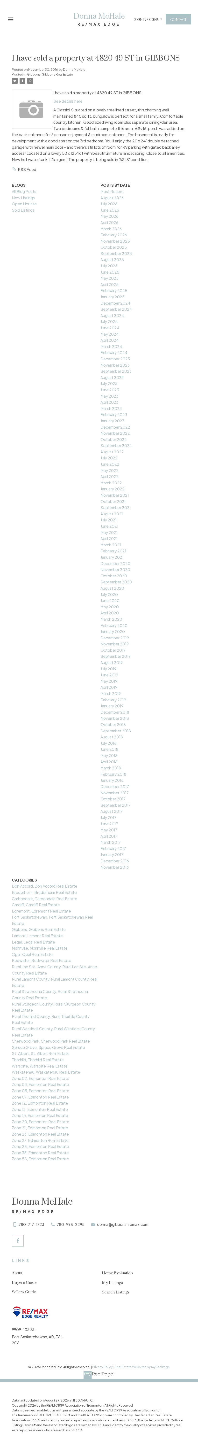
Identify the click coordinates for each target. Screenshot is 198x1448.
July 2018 (108, 743)
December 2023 (115, 358)
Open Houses (24, 203)
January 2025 (112, 296)
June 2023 (109, 389)
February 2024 (113, 352)
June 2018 (109, 749)
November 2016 (114, 867)
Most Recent (112, 191)
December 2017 (114, 786)
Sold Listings (23, 210)
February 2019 (113, 699)
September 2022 (116, 445)
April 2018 (109, 761)
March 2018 (110, 767)
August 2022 (112, 451)
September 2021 (115, 507)
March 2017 (110, 842)
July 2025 (109, 265)
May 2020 (109, 606)
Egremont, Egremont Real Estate (41, 911)
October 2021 (113, 501)
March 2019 (110, 693)
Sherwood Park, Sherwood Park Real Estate (51, 1041)
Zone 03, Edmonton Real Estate (40, 1084)
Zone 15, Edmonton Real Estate (40, 1115)
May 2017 (108, 829)
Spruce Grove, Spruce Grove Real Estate (48, 1047)
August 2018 (111, 736)
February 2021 (113, 550)
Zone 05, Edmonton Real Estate (40, 1090)
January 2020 (112, 631)
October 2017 (113, 798)
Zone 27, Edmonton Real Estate (40, 1140)
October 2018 (113, 724)
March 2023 (111, 408)
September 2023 (116, 371)
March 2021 (110, 544)
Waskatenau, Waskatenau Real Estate (46, 1072)
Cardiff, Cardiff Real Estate (36, 904)
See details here (68, 101)
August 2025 (112, 259)
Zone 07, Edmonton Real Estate (40, 1097)
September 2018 (115, 730)
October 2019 (113, 650)
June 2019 (109, 674)
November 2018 (114, 718)
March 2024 (111, 346)
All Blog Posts (24, 191)
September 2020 (116, 581)
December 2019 (114, 637)
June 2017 (109, 823)
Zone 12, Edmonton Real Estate (40, 1103)
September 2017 (115, 805)
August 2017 (111, 811)
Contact (178, 19)
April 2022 (109, 476)
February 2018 (113, 774)
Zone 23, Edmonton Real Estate (40, 1134)
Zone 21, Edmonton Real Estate (40, 1127)
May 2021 (109, 532)
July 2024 (109, 321)
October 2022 (113, 439)
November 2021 (114, 495)
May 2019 (108, 681)
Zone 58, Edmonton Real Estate (40, 1158)
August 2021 (111, 513)
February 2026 (113, 234)
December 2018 (114, 712)
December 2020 (115, 563)
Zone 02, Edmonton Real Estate (40, 1078)
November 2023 (115, 365)
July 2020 (109, 594)
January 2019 (111, 705)
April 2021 (109, 538)
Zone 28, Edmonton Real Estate (40, 1146)
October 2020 (113, 575)
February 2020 (113, 625)
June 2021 (109, 526)
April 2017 (108, 836)
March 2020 (111, 619)
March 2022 (111, 482)
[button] (148, 19)
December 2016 (114, 860)
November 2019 (114, 643)
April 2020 (109, 612)
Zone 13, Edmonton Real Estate (40, 1109)
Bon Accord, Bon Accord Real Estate (44, 886)
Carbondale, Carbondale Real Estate (44, 898)
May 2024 (109, 334)
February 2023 (113, 414)
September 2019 (115, 656)
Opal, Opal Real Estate (32, 954)
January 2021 (112, 557)
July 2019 (108, 668)
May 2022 (109, 470)
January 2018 (112, 780)
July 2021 (108, 519)
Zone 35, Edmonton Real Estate (40, 1152)
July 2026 (108, 203)
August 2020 (112, 588)
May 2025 (109, 278)
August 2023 (112, 377)
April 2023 (109, 402)
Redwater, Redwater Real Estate (41, 960)
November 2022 (115, 433)
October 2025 (113, 247)
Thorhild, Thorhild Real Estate (38, 1059)
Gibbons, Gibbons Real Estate (50, 74)
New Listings (23, 197)
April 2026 (109, 222)
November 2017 (114, 792)
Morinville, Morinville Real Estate (40, 948)
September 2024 (116, 309)
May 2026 (109, 216)
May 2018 (109, 755)
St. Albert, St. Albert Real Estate (41, 1053)
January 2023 (112, 420)
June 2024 (110, 327)
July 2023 (108, 383)
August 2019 (111, 662)
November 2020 (115, 569)
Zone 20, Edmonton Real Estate (40, 1121)
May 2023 (109, 396)
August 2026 (112, 197)
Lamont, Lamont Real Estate (37, 935)
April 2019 (108, 687)
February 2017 (113, 848)
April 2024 (109, 340)
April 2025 (109, 284)
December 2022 (115, 427)
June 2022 (109, 464)
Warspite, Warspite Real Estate (40, 1066)
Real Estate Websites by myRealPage (142, 1367)
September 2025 (116, 253)
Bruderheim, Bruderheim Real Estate (44, 892)
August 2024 (112, 315)
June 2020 (110, 600)
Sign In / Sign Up (148, 19)
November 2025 (115, 241)
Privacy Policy (102, 1367)
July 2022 (109, 457)
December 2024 (115, 303)
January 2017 (111, 854)
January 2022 (112, 488)
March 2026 (111, 228)
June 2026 (109, 210)
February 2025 (113, 290)
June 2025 (109, 272)
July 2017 (108, 817)
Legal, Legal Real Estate (33, 942)
